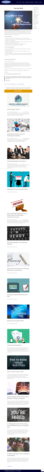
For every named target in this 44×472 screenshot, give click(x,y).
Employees (36, 2)
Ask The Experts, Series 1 (13, 109)
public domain (22, 84)
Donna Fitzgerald (8, 10)
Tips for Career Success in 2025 (15, 371)
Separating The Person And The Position (17, 189)
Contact (40, 2)
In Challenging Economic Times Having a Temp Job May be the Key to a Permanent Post (18, 425)
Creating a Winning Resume (14, 345)
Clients (23, 2)
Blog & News (32, 2)
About (20, 2)
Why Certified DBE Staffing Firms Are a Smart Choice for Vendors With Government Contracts (17, 215)
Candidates (27, 2)
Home (18, 2)
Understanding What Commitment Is (16, 161)
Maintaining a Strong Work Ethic (15, 321)
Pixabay (12, 84)
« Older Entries (9, 466)
